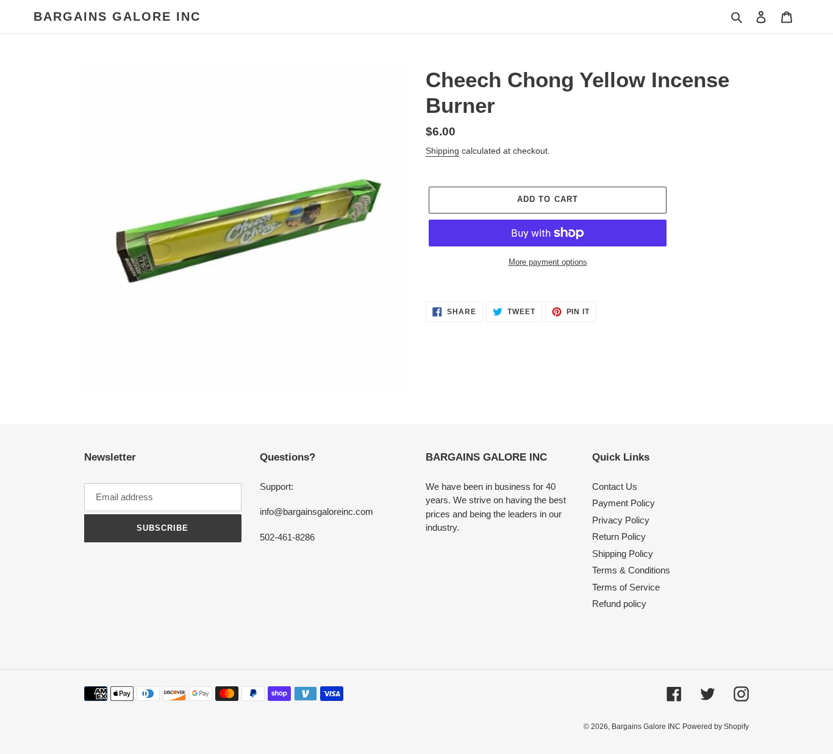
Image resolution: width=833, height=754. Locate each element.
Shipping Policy (622, 553)
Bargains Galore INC (117, 16)
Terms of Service (626, 587)
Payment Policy (623, 503)
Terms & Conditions (631, 570)
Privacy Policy (620, 520)
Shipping (442, 151)
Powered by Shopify (715, 726)
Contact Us (614, 486)
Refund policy (619, 603)
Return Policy (619, 536)
